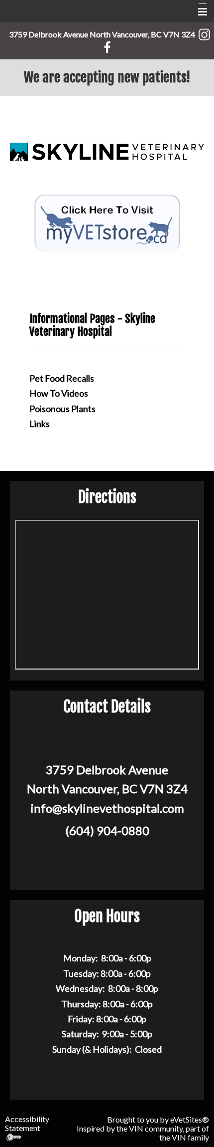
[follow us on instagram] (204, 32)
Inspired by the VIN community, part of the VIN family (143, 1133)
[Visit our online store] (107, 222)
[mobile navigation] (198, 11)
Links (39, 423)
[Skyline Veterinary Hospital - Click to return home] (107, 151)
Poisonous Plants (62, 408)
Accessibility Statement (27, 1123)
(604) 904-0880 (107, 830)
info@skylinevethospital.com (107, 808)
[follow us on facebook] (107, 45)
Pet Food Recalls (61, 378)
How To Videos (58, 393)
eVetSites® (189, 1119)
